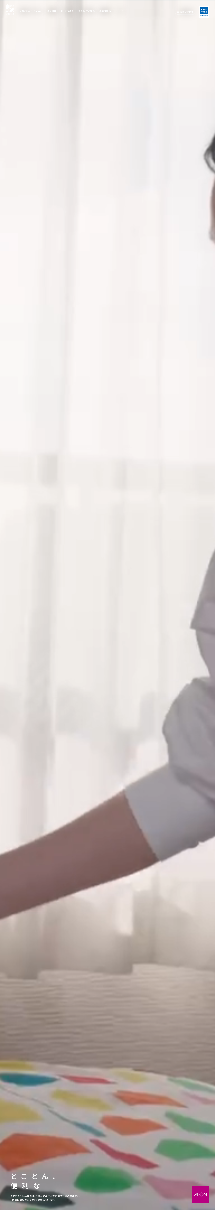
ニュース (120, 11)
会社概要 (51, 11)
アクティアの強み (87, 11)
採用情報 (103, 11)
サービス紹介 (67, 11)
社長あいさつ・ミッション (31, 11)
